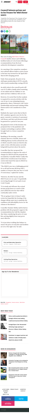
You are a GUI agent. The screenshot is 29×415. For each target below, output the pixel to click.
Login (25, 1)
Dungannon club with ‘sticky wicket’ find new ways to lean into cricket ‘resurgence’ (18, 376)
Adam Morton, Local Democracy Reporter (6, 27)
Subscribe (20, 1)
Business (5, 390)
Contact (22, 390)
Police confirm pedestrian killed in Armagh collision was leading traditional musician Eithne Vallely (18, 318)
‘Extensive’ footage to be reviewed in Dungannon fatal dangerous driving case (18, 362)
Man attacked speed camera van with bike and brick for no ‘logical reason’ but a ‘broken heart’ (18, 369)
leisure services (15, 302)
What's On (6, 394)
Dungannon (8, 302)
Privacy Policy (14, 389)
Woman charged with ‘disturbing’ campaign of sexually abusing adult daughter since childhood (18, 354)
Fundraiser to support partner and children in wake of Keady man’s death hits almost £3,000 (18, 338)
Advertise (23, 389)
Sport (5, 392)
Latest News (5, 389)
